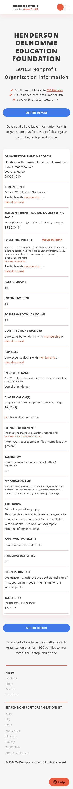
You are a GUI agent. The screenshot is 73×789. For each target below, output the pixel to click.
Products (11, 678)
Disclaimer (12, 695)
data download (14, 202)
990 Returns (55, 90)
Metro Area (13, 730)
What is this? (52, 240)
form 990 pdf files (43, 132)
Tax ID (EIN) (13, 747)
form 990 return (12, 436)
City (8, 719)
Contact (10, 689)
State (9, 725)
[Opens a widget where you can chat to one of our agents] (59, 782)
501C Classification (17, 753)
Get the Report (36, 112)
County (10, 742)
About (9, 684)
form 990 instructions (15, 261)
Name (9, 713)
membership (32, 197)
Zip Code (11, 736)
